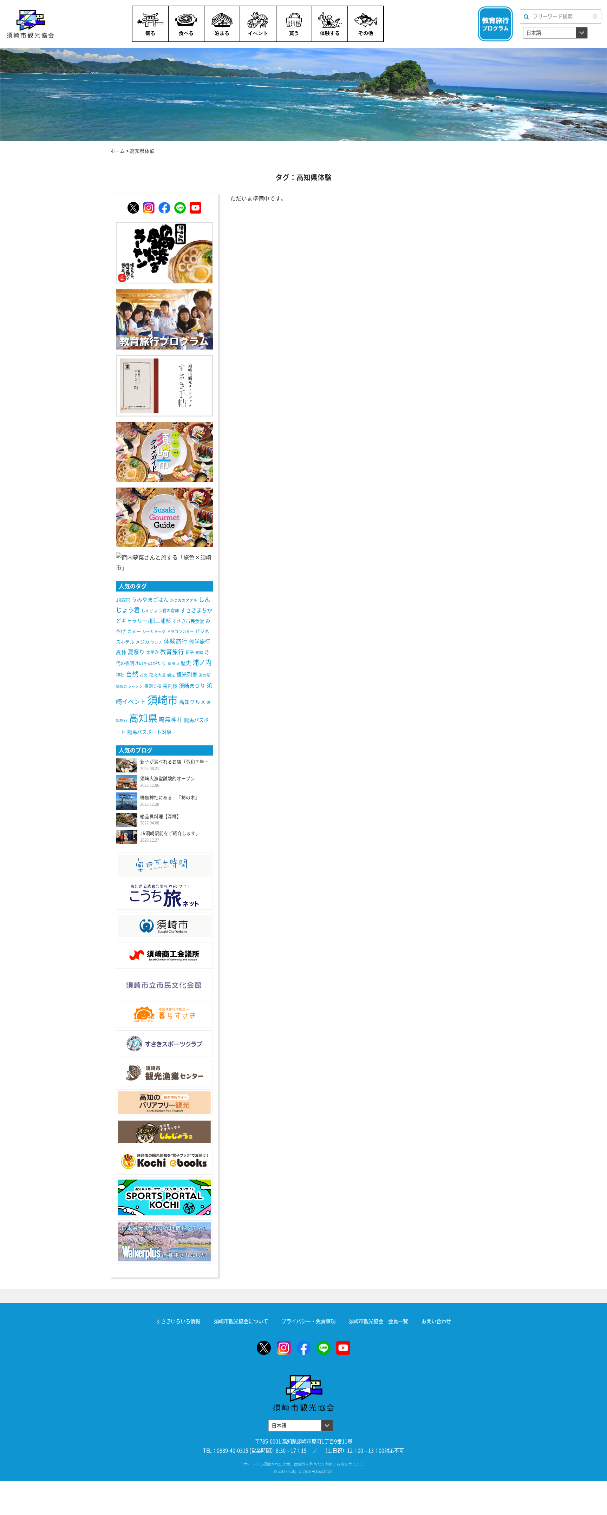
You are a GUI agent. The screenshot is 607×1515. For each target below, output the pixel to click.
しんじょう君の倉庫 (160, 610)
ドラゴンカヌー (180, 631)
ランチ (156, 642)
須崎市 (162, 700)
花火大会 (157, 675)
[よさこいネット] (164, 896)
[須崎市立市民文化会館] (164, 985)
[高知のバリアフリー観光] (164, 1102)
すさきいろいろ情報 (178, 1321)
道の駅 (204, 675)
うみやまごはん (150, 599)
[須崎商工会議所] (164, 955)
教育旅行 (172, 652)
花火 (144, 675)
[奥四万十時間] (164, 866)
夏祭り (136, 652)
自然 (132, 674)
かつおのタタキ (183, 600)
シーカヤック (153, 631)
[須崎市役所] (164, 926)
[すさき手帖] (164, 385)
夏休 (121, 652)
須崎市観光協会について (241, 1321)
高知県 (143, 718)
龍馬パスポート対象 (149, 732)
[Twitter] (133, 208)
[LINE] (180, 208)
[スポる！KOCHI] (164, 1197)
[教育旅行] (164, 318)
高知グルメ (192, 702)
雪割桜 (170, 686)
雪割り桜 (152, 686)
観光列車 (186, 674)
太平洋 (152, 652)
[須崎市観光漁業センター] (164, 1073)
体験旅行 (176, 641)
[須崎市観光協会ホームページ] (48, 23)
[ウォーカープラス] (164, 1241)
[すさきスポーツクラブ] (164, 1043)
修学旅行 (199, 641)
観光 (171, 675)
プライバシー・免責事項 (308, 1321)
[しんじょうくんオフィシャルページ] (164, 1132)
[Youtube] (195, 208)
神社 (120, 675)
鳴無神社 (171, 720)
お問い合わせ (436, 1321)
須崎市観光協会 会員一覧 (378, 1321)
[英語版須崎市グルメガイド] (164, 517)
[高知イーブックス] (164, 1161)
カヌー (134, 631)
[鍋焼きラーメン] (164, 252)
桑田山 (173, 663)
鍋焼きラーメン (129, 686)
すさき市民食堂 (188, 621)
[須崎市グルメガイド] (164, 451)
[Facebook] (164, 208)
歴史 (186, 663)
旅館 (199, 652)
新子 (189, 652)
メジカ (142, 642)
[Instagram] (149, 208)
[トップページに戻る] (303, 1379)
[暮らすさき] (164, 1014)
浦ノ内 (201, 662)
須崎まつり (192, 685)
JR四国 (123, 600)
